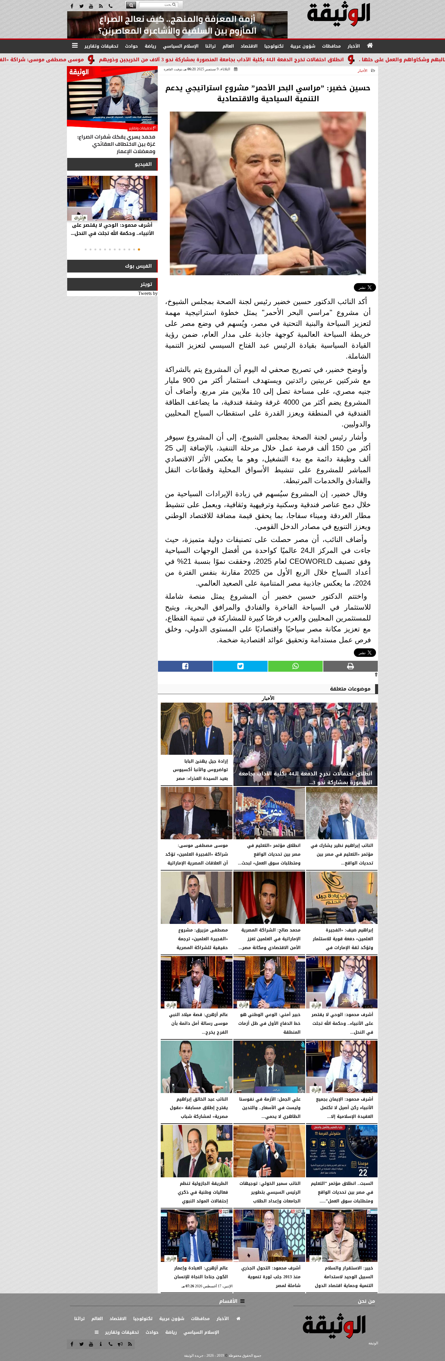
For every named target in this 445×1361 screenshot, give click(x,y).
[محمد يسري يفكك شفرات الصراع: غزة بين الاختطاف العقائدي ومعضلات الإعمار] (112, 111)
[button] (139, 249)
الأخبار (362, 71)
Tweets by (148, 293)
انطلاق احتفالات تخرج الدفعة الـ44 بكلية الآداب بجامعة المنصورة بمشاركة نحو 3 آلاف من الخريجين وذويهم (277, 59)
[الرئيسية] (370, 45)
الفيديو (143, 164)
